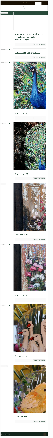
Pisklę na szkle (22, 416)
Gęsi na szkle (21, 356)
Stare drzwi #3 (21, 174)
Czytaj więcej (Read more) (40, 44)
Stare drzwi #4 (21, 113)
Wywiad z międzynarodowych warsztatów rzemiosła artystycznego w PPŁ (29, 37)
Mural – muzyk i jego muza (27, 52)
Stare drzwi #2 (21, 234)
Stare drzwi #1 (21, 295)
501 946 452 (26, 2)
